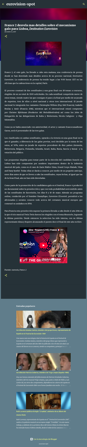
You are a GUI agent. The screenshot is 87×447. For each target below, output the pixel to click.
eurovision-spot (20, 4)
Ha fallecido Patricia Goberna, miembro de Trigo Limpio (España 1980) (42, 372)
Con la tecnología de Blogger (45, 439)
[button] (6, 36)
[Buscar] (38, 4)
